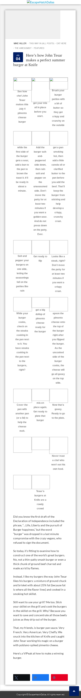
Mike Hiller (20, 43)
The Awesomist (23, 48)
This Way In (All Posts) (41, 43)
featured (39, 48)
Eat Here (61, 43)
